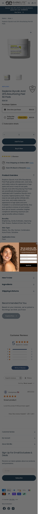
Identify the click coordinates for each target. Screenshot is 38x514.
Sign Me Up (27, 265)
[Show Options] (35, 261)
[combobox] (27, 261)
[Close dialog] (36, 243)
